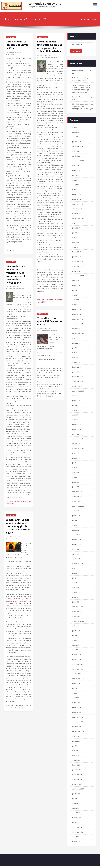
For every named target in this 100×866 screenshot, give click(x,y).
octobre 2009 (77, 674)
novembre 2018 (77, 151)
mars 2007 (76, 813)
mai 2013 (75, 468)
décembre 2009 (77, 664)
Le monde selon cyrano (44, 4)
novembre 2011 (77, 554)
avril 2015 (75, 357)
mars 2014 (76, 420)
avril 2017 (75, 242)
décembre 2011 (77, 549)
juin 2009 (75, 688)
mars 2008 (76, 760)
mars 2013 (76, 477)
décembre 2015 (77, 319)
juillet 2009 (76, 683)
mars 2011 (76, 592)
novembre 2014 (77, 381)
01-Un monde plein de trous (15, 288)
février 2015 (76, 367)
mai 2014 (75, 410)
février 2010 (76, 655)
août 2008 (75, 736)
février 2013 (76, 482)
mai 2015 (75, 353)
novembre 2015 (77, 324)
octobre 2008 (77, 727)
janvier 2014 (76, 429)
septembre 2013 (78, 448)
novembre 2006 (77, 832)
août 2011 (75, 568)
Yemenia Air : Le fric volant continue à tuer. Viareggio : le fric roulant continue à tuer (18, 526)
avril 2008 (75, 755)
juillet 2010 (76, 631)
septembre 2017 (78, 218)
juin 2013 (75, 463)
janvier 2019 (76, 142)
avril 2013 (75, 472)
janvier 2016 (76, 314)
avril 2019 (75, 132)
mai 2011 (75, 583)
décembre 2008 (77, 717)
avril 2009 (75, 698)
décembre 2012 (77, 492)
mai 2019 (75, 127)
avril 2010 (75, 645)
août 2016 (75, 281)
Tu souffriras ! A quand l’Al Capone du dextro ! (49, 321)
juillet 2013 (76, 458)
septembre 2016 (78, 276)
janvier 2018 (76, 199)
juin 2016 (75, 290)
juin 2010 (75, 635)
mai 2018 (75, 180)
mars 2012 (76, 535)
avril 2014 (75, 415)
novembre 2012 (77, 496)
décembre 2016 (77, 261)
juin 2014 (75, 405)
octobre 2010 (77, 616)
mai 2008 (75, 751)
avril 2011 (75, 587)
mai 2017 (75, 237)
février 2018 (76, 194)
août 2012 (75, 511)
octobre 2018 (77, 156)
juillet (94, 19)
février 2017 (76, 252)
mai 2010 (75, 640)
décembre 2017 (77, 204)
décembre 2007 (77, 774)
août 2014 (75, 396)
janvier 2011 (76, 602)
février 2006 (76, 842)
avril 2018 (75, 185)
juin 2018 (75, 175)
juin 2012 (75, 520)
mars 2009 (76, 703)
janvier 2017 (76, 257)
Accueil (82, 19)
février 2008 (76, 765)
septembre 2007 (78, 789)
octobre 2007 (77, 784)
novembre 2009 (77, 669)
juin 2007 (75, 798)
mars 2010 (76, 650)
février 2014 (76, 424)
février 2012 (76, 540)
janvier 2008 (76, 770)
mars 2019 (76, 137)
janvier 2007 (76, 822)
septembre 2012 (78, 506)
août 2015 (75, 338)
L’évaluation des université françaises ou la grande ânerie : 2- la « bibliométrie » (49, 46)
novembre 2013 (77, 439)
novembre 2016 (77, 266)
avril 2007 (75, 808)
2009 (88, 19)
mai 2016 (75, 295)
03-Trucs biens (11, 54)
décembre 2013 (77, 434)
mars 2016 (76, 305)
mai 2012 (75, 525)
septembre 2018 (78, 161)
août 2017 (75, 223)
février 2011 (76, 597)
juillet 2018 (76, 170)
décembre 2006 (77, 827)
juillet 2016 (76, 285)
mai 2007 (75, 803)
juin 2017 (75, 233)
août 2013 (75, 453)
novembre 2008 (77, 722)
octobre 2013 (77, 444)
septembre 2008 (78, 731)
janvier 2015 (76, 372)
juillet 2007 (76, 794)
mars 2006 (76, 837)
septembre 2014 (78, 391)
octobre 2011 (77, 559)
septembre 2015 (78, 333)
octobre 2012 (77, 501)
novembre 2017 (77, 209)
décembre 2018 (77, 146)
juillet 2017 (76, 228)
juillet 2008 (76, 741)
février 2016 (76, 309)
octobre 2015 (77, 329)
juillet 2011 (76, 573)
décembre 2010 (77, 607)
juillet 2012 (76, 516)
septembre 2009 (78, 679)
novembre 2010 (77, 611)
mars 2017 (76, 247)
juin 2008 (75, 746)
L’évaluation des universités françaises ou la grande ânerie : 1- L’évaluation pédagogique (16, 274)
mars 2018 (76, 190)
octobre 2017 (77, 213)
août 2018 (75, 166)
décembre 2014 (77, 377)
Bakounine (12, 52)
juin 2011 (75, 578)
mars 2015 (76, 362)
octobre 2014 (77, 386)
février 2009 (76, 707)
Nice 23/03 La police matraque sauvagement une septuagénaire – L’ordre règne (82, 106)
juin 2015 (75, 348)
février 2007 (76, 818)
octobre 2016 (77, 271)
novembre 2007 (77, 779)
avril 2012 (75, 530)
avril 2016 (75, 300)
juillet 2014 (76, 400)
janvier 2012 (76, 544)
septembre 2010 (78, 621)
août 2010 (75, 626)
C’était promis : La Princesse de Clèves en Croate (17, 45)
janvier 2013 (76, 487)
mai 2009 (75, 693)
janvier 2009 (76, 712)
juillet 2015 (76, 343)
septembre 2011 (78, 564)
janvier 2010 (76, 659)
